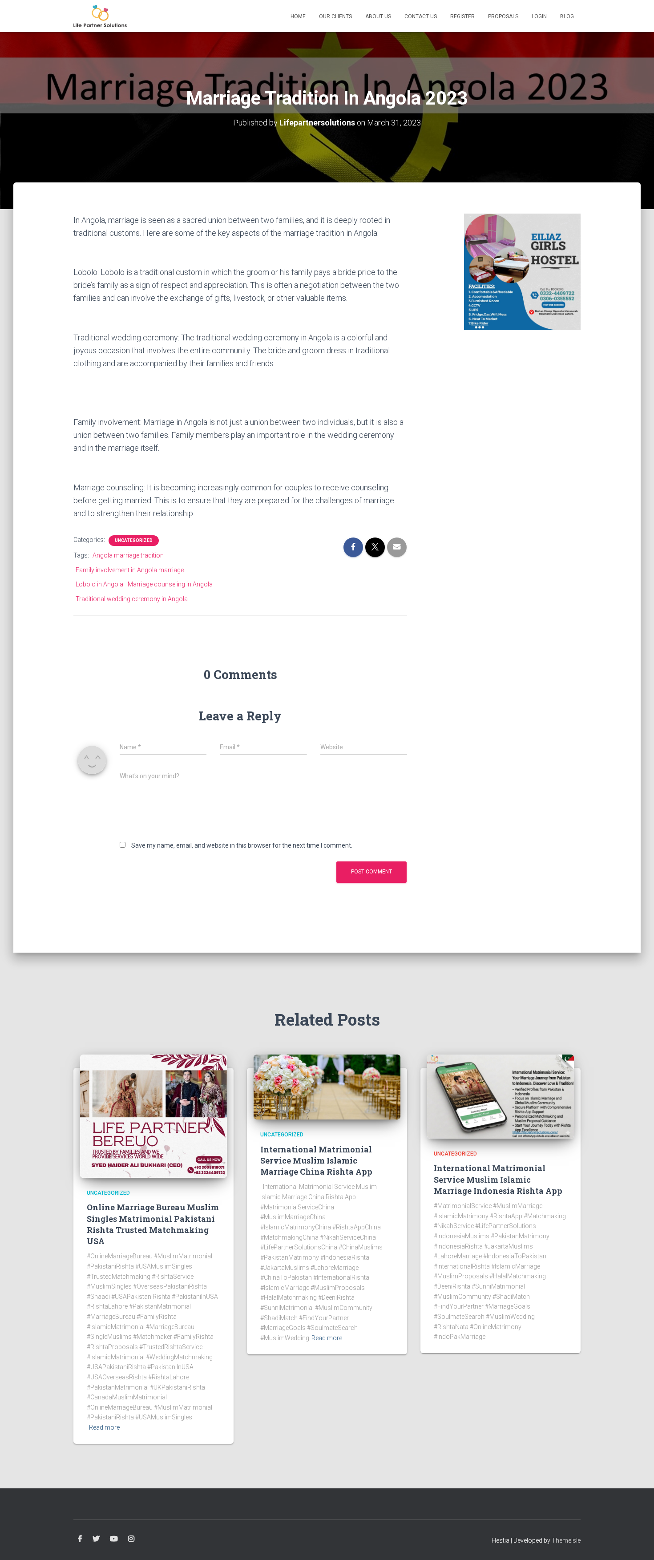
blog (567, 16)
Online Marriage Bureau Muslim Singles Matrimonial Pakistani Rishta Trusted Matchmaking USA (153, 1224)
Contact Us (420, 16)
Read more (104, 1427)
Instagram (131, 1539)
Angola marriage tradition (128, 555)
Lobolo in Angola (99, 584)
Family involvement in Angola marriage (130, 570)
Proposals (503, 16)
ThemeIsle (566, 1540)
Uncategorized (134, 540)
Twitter (96, 1539)
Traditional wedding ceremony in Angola (132, 598)
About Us (378, 16)
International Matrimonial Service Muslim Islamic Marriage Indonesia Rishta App (498, 1179)
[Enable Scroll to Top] (636, 1542)
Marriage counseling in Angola (170, 584)
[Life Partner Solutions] (100, 16)
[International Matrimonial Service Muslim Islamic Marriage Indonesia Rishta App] (500, 1095)
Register (462, 16)
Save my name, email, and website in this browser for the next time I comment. (241, 845)
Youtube (113, 1539)
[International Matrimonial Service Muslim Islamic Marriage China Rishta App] (327, 1086)
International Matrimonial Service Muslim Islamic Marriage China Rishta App (316, 1160)
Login (539, 16)
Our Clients (335, 16)
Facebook (80, 1539)
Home (298, 16)
